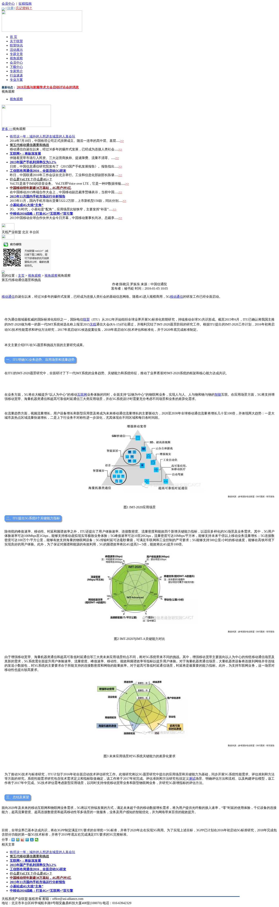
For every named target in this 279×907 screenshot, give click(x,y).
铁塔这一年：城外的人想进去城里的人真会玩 (42, 136)
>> (122, 140)
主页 (21, 275)
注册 (10, 8)
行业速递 (16, 75)
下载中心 (16, 67)
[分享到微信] (36, 839)
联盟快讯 (16, 45)
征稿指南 (25, 3)
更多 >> (7, 129)
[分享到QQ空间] (18, 839)
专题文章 (16, 54)
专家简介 (16, 71)
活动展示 (16, 49)
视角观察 (16, 58)
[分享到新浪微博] (22, 839)
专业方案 (16, 79)
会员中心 (8, 3)
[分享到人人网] (32, 839)
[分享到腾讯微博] (27, 839)
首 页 (13, 37)
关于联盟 (16, 41)
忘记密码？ (24, 8)
